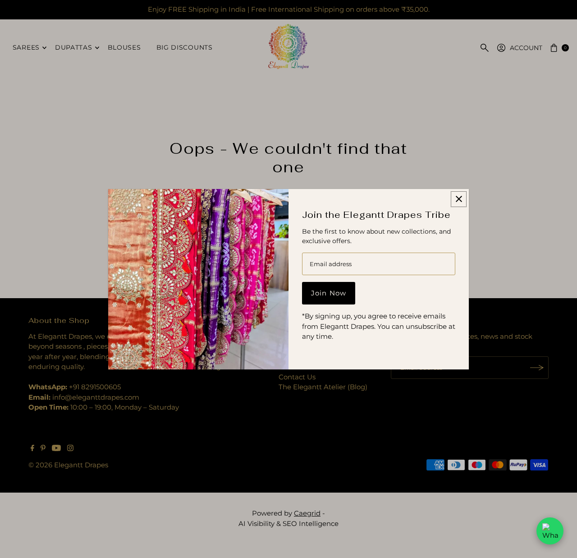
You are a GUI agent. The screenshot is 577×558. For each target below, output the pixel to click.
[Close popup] (459, 199)
